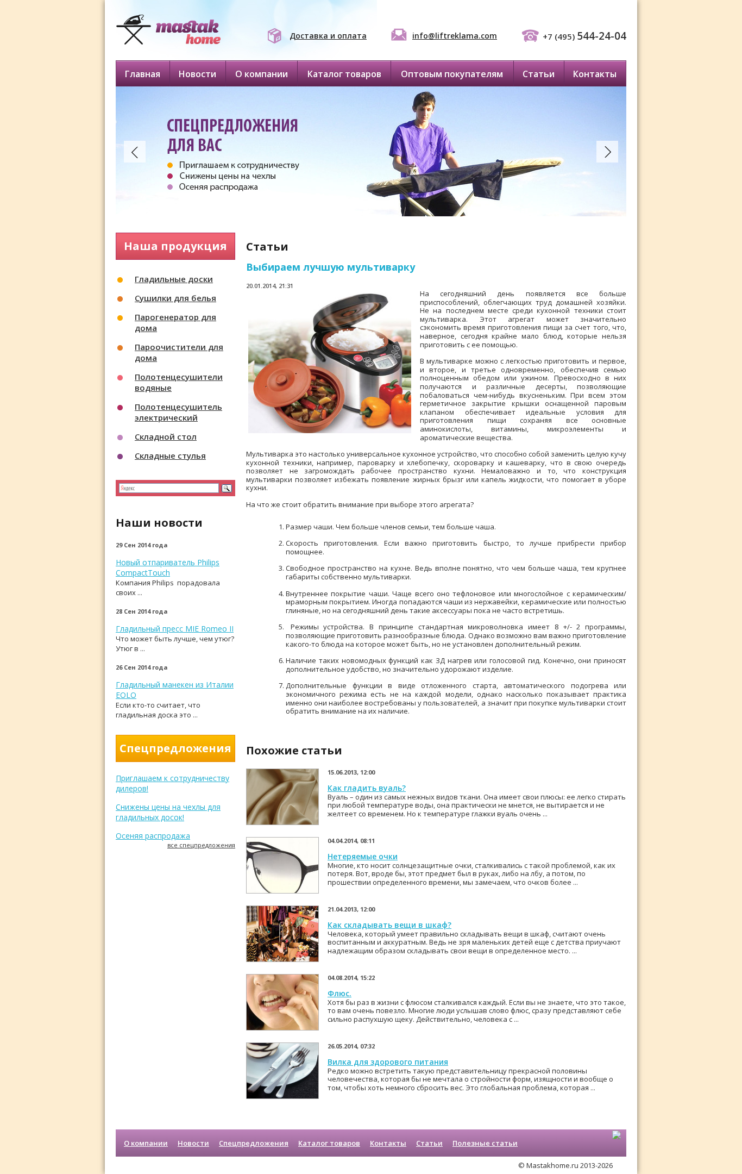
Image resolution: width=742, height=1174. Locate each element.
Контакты (595, 74)
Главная (142, 74)
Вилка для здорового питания (388, 1062)
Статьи (539, 74)
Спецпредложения (253, 1143)
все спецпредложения (201, 845)
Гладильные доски (174, 278)
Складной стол (166, 436)
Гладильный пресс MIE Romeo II (175, 628)
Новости (197, 74)
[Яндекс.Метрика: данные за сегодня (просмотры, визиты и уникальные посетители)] (616, 1144)
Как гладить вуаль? (367, 788)
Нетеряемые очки (363, 856)
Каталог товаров (344, 74)
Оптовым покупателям (452, 74)
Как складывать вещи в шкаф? (389, 925)
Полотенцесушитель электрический (178, 412)
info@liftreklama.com (454, 35)
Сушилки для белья (175, 297)
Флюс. (339, 993)
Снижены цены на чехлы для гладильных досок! (168, 812)
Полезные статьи (485, 1143)
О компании (261, 74)
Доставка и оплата (328, 35)
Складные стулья (170, 455)
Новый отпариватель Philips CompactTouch (167, 567)
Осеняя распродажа (153, 835)
